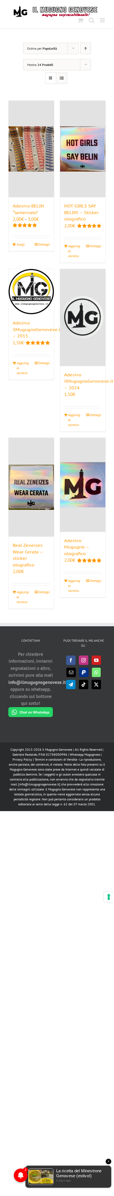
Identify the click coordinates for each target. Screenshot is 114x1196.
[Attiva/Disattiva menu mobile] (103, 20)
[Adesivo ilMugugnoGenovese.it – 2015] (31, 291)
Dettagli (44, 244)
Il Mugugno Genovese (57, 749)
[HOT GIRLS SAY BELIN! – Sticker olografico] (82, 149)
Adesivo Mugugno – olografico (76, 547)
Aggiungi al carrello (74, 251)
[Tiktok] (83, 684)
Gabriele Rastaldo (24, 754)
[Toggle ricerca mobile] (91, 20)
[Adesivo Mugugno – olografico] (82, 485)
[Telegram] (71, 684)
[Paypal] (84, 672)
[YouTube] (96, 660)
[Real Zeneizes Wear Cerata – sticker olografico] (31, 487)
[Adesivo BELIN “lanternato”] (31, 149)
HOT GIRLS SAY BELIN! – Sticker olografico (81, 212)
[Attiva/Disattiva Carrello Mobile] (80, 20)
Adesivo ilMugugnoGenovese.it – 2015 (37, 329)
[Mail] (71, 672)
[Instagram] (83, 660)
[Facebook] (71, 660)
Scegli (21, 244)
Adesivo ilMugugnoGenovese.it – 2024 (88, 381)
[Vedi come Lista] (61, 78)
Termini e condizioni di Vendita (56, 759)
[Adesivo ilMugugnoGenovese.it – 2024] (82, 317)
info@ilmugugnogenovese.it (37, 682)
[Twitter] (96, 684)
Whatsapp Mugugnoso (85, 754)
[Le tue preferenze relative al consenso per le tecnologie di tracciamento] (108, 897)
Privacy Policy (22, 759)
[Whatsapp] (96, 672)
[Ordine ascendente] (85, 48)
